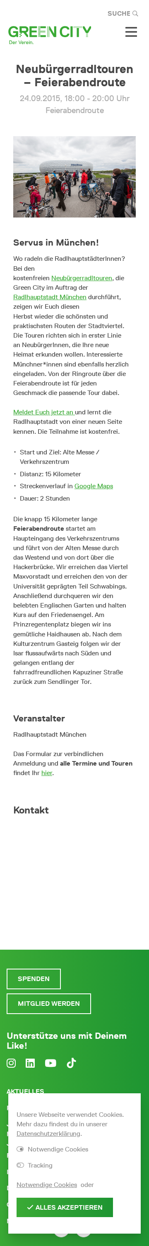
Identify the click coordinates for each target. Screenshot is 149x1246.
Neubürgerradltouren (81, 278)
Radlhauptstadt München (50, 297)
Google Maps (93, 486)
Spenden (34, 979)
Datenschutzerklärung (48, 1133)
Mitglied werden (49, 1003)
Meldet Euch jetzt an (44, 412)
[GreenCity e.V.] (49, 34)
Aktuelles (25, 1091)
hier (46, 773)
